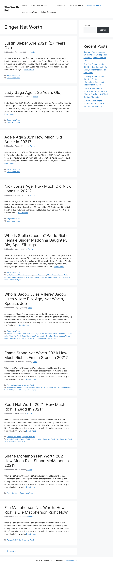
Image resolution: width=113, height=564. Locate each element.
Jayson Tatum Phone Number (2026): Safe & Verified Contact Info (94, 104)
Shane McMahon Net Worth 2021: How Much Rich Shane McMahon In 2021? (36, 461)
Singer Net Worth (94, 5)
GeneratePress (71, 560)
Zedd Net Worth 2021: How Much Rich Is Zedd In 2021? (34, 406)
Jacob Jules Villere (14, 333)
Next (13, 551)
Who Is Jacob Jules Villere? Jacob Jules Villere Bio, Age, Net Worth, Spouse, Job (35, 299)
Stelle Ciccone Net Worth (43, 277)
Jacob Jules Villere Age (30, 333)
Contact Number (59, 5)
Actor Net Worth (76, 5)
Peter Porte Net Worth (29, 338)
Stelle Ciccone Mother (25, 277)
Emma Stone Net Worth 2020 (25, 390)
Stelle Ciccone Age (25, 275)
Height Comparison (48, 12)
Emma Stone (11, 387)
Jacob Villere (65, 336)
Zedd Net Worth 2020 (17, 441)
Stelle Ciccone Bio (39, 275)
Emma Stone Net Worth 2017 (46, 387)
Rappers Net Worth (14, 437)
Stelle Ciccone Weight (12, 280)
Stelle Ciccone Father (55, 275)
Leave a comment (13, 78)
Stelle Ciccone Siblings (61, 277)
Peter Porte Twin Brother (47, 338)
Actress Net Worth (29, 12)
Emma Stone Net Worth (26, 387)
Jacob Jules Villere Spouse (49, 336)
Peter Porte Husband (12, 338)
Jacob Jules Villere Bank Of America (53, 333)
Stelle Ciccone (12, 275)
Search (87, 25)
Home (24, 5)
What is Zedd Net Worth (16, 439)
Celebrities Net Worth (39, 5)
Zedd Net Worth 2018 (51, 439)
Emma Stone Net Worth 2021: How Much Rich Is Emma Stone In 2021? (36, 355)
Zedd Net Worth (36, 439)
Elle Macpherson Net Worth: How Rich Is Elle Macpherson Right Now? (36, 509)
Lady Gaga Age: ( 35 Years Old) (33, 92)
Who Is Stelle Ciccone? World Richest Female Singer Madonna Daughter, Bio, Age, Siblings (38, 240)
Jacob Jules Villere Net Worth (28, 336)
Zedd (28, 439)
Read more (29, 69)
